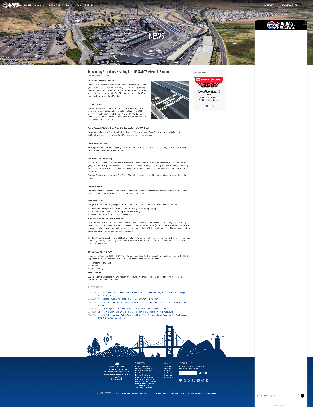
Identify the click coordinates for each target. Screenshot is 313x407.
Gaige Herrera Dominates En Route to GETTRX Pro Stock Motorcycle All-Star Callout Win (135, 311)
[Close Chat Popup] (305, 23)
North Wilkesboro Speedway (144, 383)
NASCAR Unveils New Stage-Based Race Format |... (132, 393)
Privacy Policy (117, 377)
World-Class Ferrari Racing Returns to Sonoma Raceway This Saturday (128, 298)
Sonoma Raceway (141, 385)
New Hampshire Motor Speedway (146, 381)
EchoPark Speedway (142, 373)
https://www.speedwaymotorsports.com (117, 371)
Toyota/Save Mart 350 (209, 91)
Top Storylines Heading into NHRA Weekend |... (203, 393)
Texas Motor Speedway (143, 388)
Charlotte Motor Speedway (144, 369)
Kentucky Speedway (142, 375)
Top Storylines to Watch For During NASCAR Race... (168, 393)
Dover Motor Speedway (143, 371)
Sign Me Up (203, 373)
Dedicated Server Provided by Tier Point (117, 375)
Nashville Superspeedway (143, 379)
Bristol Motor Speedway (143, 366)
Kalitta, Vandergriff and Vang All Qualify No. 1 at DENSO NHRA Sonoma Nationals (133, 308)
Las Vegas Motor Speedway (144, 377)
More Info (208, 106)
